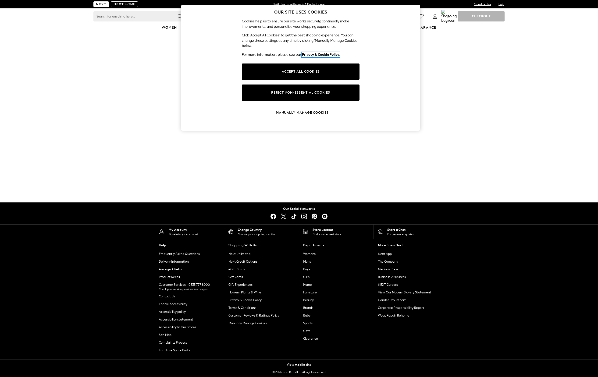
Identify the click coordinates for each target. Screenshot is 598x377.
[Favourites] (421, 16)
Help (501, 4)
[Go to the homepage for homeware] (124, 4)
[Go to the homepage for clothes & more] (101, 4)
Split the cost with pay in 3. (299, 4)
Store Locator (482, 4)
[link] (435, 16)
